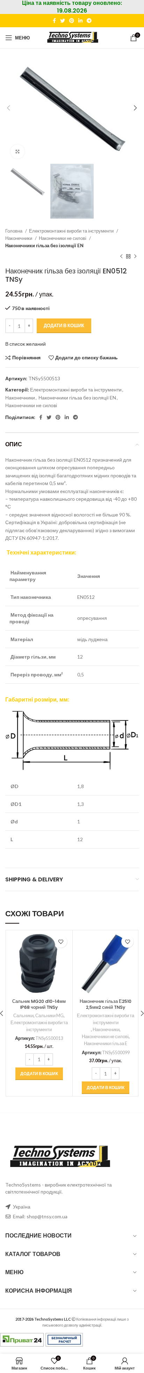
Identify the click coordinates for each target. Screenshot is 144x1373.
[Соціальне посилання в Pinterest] (71, 20)
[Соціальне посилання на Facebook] (54, 20)
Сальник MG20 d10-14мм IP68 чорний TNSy (39, 1004)
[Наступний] (135, 256)
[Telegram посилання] (89, 20)
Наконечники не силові (63, 238)
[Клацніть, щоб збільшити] (17, 152)
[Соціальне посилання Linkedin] (80, 20)
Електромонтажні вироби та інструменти (72, 231)
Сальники (23, 1015)
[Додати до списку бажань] (61, 941)
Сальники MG (49, 1015)
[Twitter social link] (62, 20)
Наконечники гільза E (105, 1043)
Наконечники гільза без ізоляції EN (44, 245)
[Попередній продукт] (121, 256)
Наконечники (19, 238)
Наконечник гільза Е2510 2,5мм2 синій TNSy (105, 1004)
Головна (14, 231)
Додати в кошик (64, 325)
